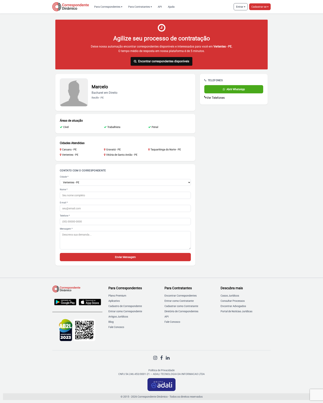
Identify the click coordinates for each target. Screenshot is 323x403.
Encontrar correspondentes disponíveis (163, 61)
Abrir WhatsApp (236, 89)
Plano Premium (117, 295)
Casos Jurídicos (230, 295)
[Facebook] (161, 358)
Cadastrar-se (259, 6)
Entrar (240, 6)
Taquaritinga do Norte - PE (165, 149)
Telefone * (65, 215)
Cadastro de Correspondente (125, 306)
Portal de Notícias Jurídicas (236, 311)
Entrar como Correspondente (125, 311)
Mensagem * (66, 229)
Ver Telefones (216, 98)
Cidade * (64, 176)
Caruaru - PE (69, 149)
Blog (111, 321)
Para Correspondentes (108, 6)
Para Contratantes (140, 6)
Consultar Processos (233, 300)
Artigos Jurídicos (118, 316)
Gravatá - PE (113, 149)
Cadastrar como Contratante (181, 306)
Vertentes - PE (70, 154)
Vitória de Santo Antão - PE (121, 154)
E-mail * (64, 202)
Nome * (63, 189)
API (160, 6)
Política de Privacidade (161, 370)
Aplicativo (114, 300)
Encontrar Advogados (233, 306)
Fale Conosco (116, 327)
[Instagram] (155, 358)
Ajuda (171, 6)
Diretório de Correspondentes (181, 311)
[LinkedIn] (168, 358)
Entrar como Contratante (179, 300)
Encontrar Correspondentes (180, 295)
